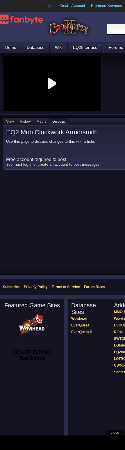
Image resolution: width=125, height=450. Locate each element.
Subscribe (11, 287)
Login (48, 5)
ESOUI (119, 325)
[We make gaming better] (18, 6)
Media (42, 121)
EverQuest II (81, 332)
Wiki (59, 47)
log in (27, 164)
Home (10, 47)
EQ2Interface (85, 47)
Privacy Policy (36, 287)
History (25, 121)
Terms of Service (66, 287)
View (10, 121)
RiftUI (118, 332)
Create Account (72, 5)
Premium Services (106, 5)
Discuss (58, 121)
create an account (53, 164)
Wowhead (79, 319)
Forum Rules (94, 287)
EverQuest (80, 325)
